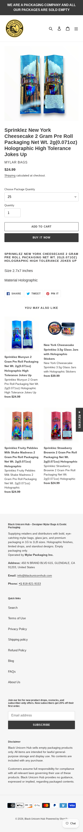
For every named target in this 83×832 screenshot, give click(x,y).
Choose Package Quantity (19, 189)
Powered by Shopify (57, 818)
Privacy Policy (17, 629)
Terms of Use (17, 618)
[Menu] (76, 28)
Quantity (9, 205)
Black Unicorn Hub (35, 818)
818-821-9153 (30, 583)
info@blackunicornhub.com (34, 575)
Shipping (10, 175)
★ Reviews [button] (79, 419)
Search (13, 607)
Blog (11, 660)
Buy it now (41, 237)
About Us (14, 682)
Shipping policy (18, 639)
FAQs (12, 671)
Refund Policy (17, 650)
